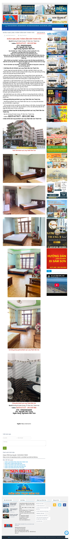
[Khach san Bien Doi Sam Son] (57, 65)
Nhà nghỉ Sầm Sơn (22, 25)
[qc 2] (24, 489)
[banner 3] (10, 19)
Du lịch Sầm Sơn (43, 25)
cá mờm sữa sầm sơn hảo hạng (42, 511)
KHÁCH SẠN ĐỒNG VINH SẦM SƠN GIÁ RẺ (15, 465)
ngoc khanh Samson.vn (10, 35)
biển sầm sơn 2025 (39, 503)
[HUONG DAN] (57, 258)
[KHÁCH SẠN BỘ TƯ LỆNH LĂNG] (57, 209)
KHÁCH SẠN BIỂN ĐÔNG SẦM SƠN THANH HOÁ (16, 462)
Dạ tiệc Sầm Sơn (39, 521)
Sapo (9, 537)
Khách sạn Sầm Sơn (12, 25)
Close (4, 24)
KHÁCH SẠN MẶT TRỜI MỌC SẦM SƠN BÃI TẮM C (13, 504)
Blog (21, 35)
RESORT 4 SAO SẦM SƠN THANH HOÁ (14, 515)
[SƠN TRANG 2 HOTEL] (57, 233)
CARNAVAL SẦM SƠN (40, 513)
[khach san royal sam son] (51, 9)
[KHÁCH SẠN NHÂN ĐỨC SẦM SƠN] (57, 113)
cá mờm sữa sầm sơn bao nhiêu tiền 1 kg (42, 508)
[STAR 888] (57, 80)
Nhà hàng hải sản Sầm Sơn (33, 25)
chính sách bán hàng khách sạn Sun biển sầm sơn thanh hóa (42, 518)
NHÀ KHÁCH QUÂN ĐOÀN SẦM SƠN (13, 463)
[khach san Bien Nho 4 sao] (57, 37)
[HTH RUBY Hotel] (57, 97)
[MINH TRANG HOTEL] (57, 184)
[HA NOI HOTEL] (19, 9)
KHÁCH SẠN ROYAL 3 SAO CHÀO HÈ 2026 (14, 509)
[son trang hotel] (42, 19)
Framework (24, 35)
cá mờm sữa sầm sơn (40, 505)
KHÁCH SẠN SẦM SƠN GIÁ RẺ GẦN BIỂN (14, 467)
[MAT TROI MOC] (57, 50)
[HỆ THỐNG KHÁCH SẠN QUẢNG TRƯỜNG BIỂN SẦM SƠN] (24, 475)
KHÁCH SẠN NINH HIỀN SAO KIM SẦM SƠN (15, 466)
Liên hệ (49, 25)
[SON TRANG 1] (57, 137)
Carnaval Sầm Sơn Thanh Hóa (42, 515)
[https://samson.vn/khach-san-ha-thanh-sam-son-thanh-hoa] (57, 160)
